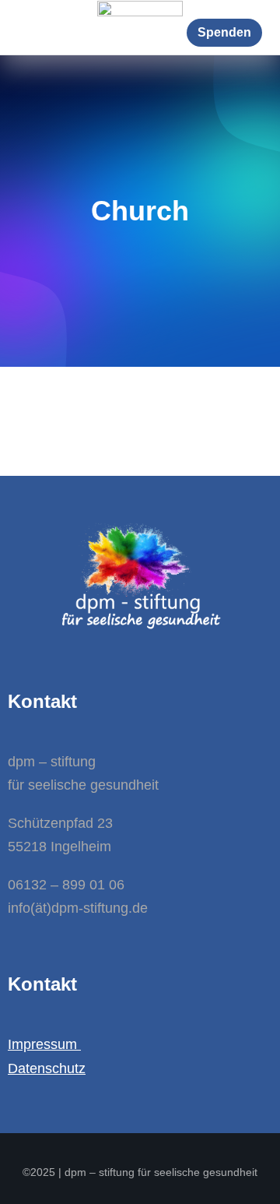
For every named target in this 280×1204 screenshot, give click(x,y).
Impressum (44, 1044)
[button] (224, 33)
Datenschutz (47, 1068)
